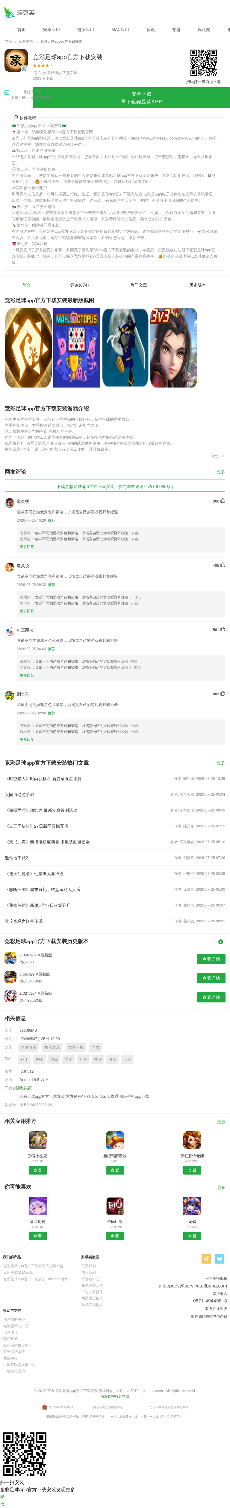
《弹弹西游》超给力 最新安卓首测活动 (41, 810)
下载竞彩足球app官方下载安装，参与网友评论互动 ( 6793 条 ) (115, 486)
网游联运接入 (92, 1297)
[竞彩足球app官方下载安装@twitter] (219, 1259)
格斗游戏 (52, 1047)
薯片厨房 (38, 1221)
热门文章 (138, 285)
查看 (37, 1170)
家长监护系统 (14, 1351)
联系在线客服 (216, 1308)
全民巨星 (115, 1221)
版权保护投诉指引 (17, 1345)
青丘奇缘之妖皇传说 (24, 921)
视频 (98, 1059)
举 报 (2, 1500)
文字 (68, 1059)
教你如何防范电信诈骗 (209, 1316)
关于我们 (88, 1265)
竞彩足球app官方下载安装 (19, 12)
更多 (221, 472)
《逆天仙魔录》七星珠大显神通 (34, 873)
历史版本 (197, 285)
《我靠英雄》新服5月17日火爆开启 (38, 905)
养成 (95, 1047)
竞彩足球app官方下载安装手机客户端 (33, 1265)
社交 (83, 1059)
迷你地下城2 (16, 858)
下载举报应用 (14, 1370)
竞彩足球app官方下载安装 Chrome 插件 (35, 1278)
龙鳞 (192, 1221)
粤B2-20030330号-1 (61, 1407)
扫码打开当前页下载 (203, 81)
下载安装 (70, 72)
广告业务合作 (92, 1291)
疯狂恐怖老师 (192, 1155)
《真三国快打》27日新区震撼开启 (36, 826)
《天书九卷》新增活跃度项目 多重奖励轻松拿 (47, 842)
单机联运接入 (92, 1304)
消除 (54, 1059)
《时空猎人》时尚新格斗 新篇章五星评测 (43, 778)
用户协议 (10, 1332)
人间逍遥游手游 (19, 794)
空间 (127, 1059)
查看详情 (211, 959)
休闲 (24, 1059)
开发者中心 (90, 1278)
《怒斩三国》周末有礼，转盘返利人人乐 (42, 889)
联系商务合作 (92, 1284)
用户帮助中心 (14, 1319)
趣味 (39, 1059)
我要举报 (10, 1357)
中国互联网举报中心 (19, 1364)
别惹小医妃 (37, 1155)
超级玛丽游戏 (115, 1155)
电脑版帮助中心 (15, 1325)
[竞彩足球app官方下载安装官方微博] (206, 1259)
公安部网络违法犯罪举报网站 (169, 1407)
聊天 (112, 1059)
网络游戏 (28, 1047)
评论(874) (79, 285)
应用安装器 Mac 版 (18, 1272)
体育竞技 (76, 1047)
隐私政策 (24, 1088)
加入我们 (88, 1272)
